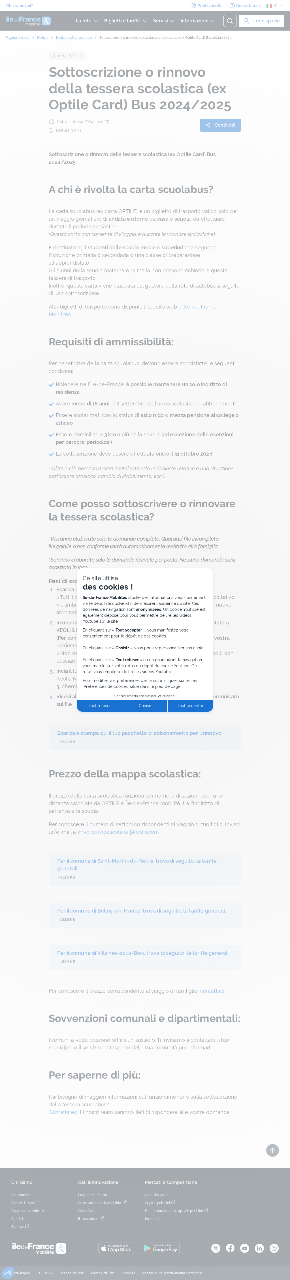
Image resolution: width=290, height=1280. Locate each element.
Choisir (145, 705)
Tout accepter (190, 705)
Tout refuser (100, 705)
